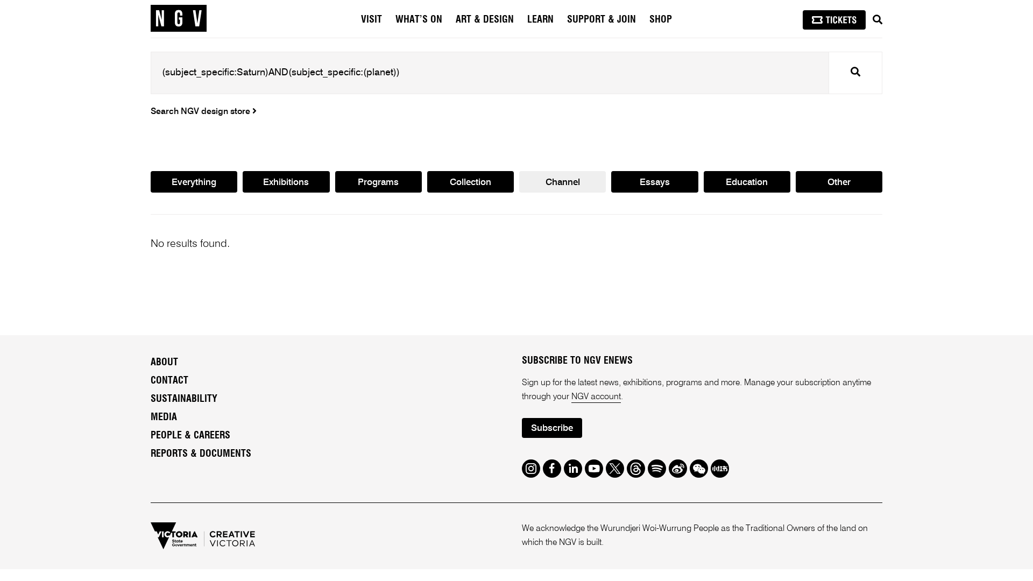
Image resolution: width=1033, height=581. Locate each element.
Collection (470, 182)
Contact (169, 381)
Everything (194, 182)
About (164, 362)
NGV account (596, 397)
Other (839, 182)
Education (747, 182)
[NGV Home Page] (179, 18)
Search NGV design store (201, 112)
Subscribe (552, 428)
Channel (563, 182)
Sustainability (184, 399)
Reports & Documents (201, 454)
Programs (378, 182)
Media (164, 417)
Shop (660, 20)
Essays (655, 182)
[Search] (877, 20)
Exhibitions (286, 182)
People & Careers (190, 436)
